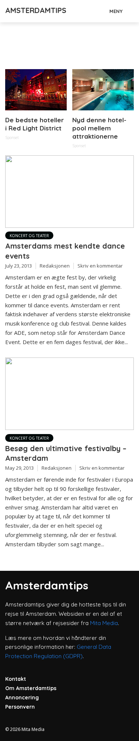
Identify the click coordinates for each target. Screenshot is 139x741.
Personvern (20, 706)
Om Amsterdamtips (30, 688)
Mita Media (104, 623)
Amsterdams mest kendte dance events (65, 250)
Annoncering (22, 697)
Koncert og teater (29, 235)
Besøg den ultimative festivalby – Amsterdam (65, 453)
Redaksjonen (55, 265)
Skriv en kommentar (100, 265)
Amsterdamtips (35, 10)
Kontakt (15, 679)
